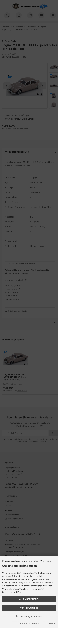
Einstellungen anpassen (31, 616)
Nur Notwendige (29, 608)
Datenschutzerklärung (30, 623)
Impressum (51, 623)
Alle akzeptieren (29, 599)
